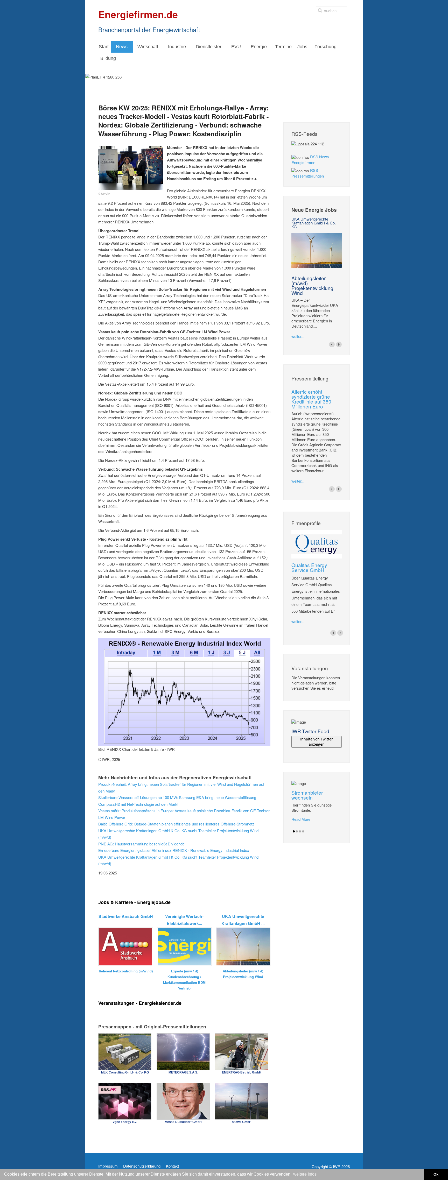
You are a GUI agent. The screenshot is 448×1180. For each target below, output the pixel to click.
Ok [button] (435, 1174)
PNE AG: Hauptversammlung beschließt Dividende (141, 843)
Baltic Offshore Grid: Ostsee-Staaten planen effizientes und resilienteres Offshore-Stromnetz (176, 823)
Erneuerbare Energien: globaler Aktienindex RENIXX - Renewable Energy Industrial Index (173, 850)
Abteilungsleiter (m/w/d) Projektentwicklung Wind (312, 285)
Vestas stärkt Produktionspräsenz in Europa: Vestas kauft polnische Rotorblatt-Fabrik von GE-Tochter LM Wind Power (184, 814)
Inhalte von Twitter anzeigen (316, 742)
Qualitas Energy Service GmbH (309, 567)
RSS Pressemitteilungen (307, 173)
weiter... (297, 336)
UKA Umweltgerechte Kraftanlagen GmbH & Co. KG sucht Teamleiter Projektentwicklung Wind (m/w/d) (178, 834)
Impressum (108, 1166)
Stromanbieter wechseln (307, 795)
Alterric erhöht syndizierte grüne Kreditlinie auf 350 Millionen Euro (311, 399)
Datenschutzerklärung (141, 1166)
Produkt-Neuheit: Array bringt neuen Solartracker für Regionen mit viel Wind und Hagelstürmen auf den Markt (181, 787)
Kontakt (172, 1166)
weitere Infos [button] (305, 1174)
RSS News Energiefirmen (310, 159)
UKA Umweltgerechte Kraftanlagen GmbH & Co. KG (313, 222)
